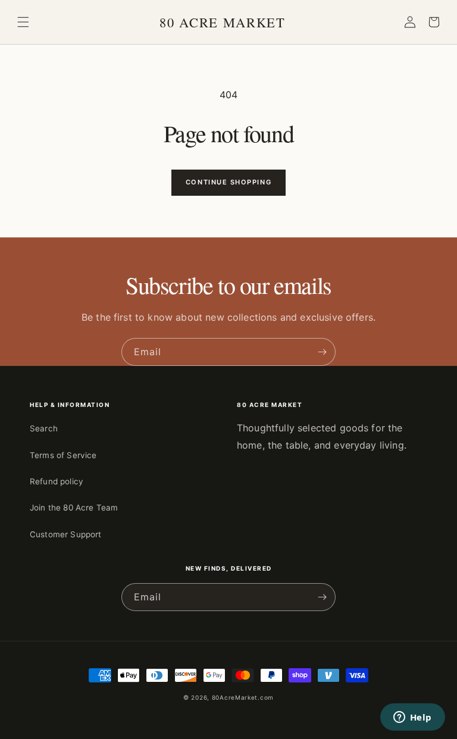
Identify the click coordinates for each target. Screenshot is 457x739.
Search (44, 428)
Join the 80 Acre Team (74, 507)
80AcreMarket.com (243, 697)
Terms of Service (63, 455)
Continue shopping (228, 182)
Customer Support (66, 534)
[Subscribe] (322, 352)
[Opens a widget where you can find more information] (412, 718)
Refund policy (56, 481)
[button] (23, 22)
